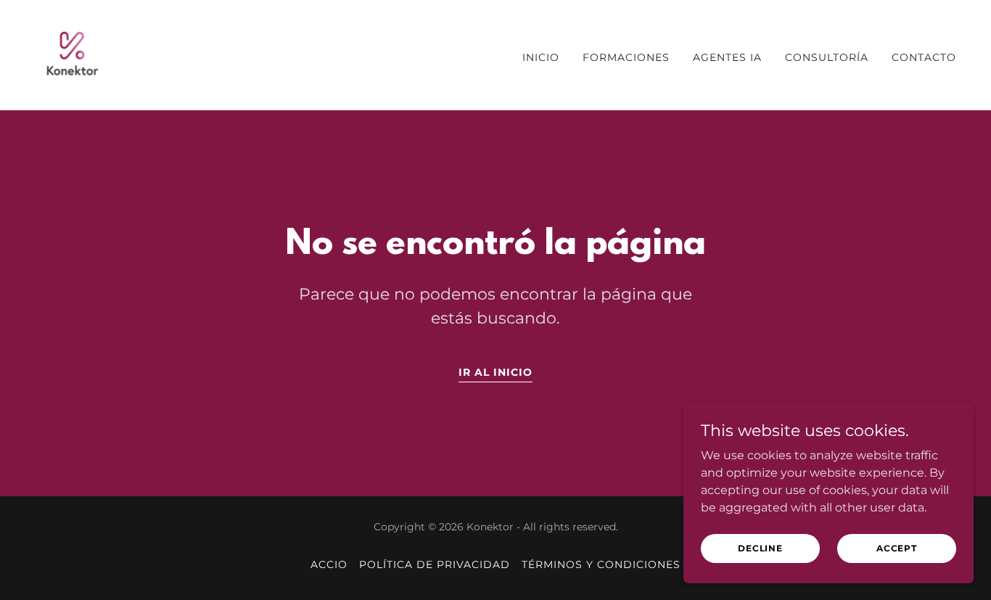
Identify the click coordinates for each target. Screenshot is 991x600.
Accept (896, 548)
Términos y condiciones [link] (601, 564)
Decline (760, 548)
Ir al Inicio (495, 372)
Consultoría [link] (826, 57)
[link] (72, 54)
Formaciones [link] (626, 57)
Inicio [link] (540, 57)
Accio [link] (329, 564)
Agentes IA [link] (727, 57)
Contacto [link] (924, 57)
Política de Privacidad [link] (434, 564)
